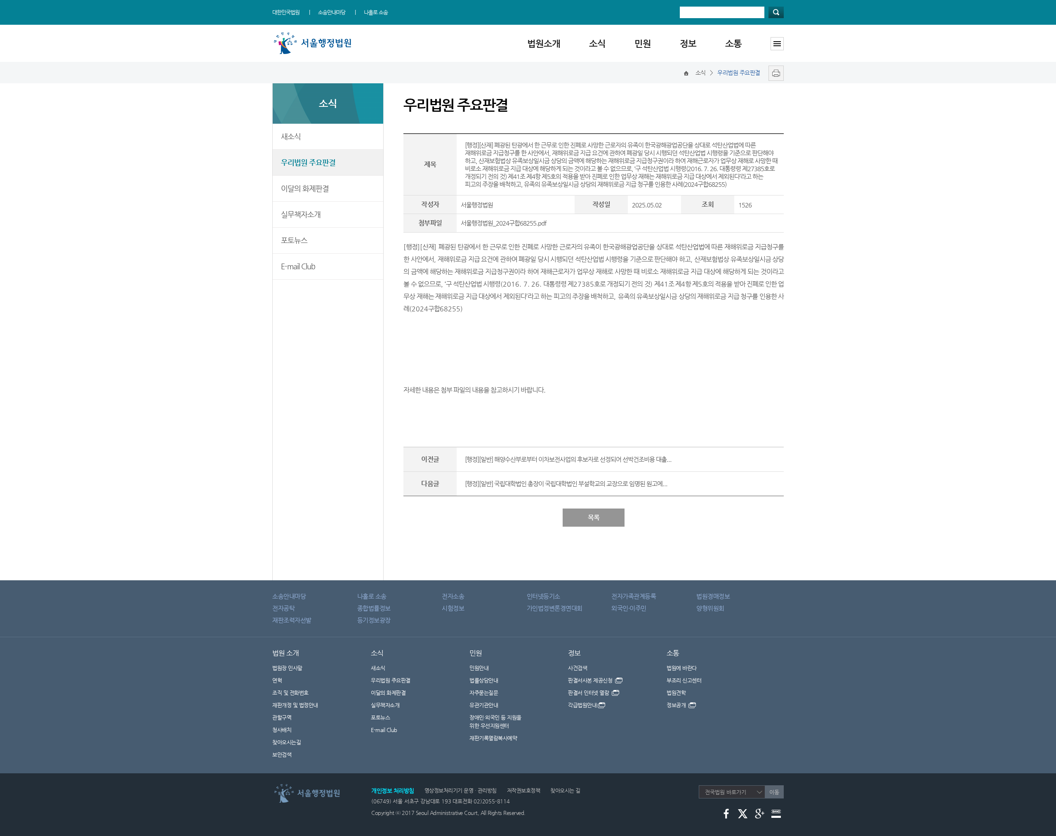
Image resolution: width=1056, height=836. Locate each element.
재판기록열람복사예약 (493, 738)
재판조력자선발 (291, 620)
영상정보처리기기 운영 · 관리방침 (460, 790)
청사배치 (281, 730)
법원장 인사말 (287, 668)
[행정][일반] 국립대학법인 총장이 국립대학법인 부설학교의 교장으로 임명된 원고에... (566, 483)
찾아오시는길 (286, 742)
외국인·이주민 (628, 608)
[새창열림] (774, 72)
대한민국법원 (285, 12)
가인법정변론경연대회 (554, 608)
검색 (776, 12)
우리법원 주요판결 (308, 162)
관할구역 (281, 717)
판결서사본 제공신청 (591, 680)
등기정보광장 (374, 620)
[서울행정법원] (314, 34)
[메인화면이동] (686, 72)
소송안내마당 (331, 12)
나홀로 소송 (376, 12)
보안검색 (281, 754)
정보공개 (677, 705)
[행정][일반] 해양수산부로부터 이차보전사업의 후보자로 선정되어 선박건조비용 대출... (568, 459)
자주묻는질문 (483, 693)
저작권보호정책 (523, 790)
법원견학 (676, 693)
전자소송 (453, 596)
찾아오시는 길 (565, 790)
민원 (642, 43)
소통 (733, 43)
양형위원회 (710, 608)
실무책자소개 (301, 214)
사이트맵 (777, 43)
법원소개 (543, 43)
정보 (688, 43)
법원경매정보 (713, 596)
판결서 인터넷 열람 (589, 693)
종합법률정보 (374, 608)
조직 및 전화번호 (290, 693)
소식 (597, 43)
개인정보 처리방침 (392, 790)
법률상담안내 (483, 680)
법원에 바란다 (682, 668)
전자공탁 (283, 608)
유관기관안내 (483, 705)
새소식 (291, 136)
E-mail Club (298, 266)
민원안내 (478, 668)
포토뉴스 (294, 240)
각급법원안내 (582, 705)
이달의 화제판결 (305, 188)
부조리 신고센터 (684, 680)
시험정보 (453, 608)
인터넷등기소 (543, 596)
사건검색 (577, 668)
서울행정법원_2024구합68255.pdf (503, 222)
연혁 (277, 680)
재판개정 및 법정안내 (295, 705)
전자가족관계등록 (633, 596)
